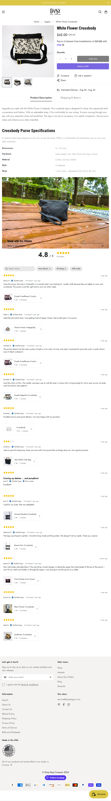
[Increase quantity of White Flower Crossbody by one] (71, 59)
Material (6, 159)
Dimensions (7, 148)
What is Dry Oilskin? (16, 245)
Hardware (6, 153)
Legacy (47, 21)
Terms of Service (9, 727)
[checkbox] (76, 268)
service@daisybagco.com (69, 699)
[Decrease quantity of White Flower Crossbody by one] (60, 59)
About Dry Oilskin (66, 677)
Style (4, 165)
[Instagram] (68, 704)
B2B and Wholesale (11, 732)
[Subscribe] (50, 677)
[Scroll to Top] (106, 786)
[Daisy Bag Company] (55, 12)
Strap (4, 170)
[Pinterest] (58, 704)
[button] (106, 12)
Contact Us (7, 709)
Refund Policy (8, 713)
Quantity (61, 52)
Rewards (61, 686)
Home (36, 21)
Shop (60, 667)
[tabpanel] (55, 454)
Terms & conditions (29, 684)
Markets (61, 672)
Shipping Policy (9, 718)
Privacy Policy (8, 723)
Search (5, 700)
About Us (6, 704)
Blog (60, 681)
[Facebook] (63, 704)
